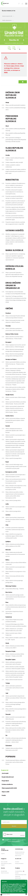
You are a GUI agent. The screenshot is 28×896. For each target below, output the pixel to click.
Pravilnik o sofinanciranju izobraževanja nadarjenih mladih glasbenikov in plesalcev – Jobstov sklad (16, 723)
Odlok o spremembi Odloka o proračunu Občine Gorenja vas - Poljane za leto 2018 (16, 364)
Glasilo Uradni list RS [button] (7, 16)
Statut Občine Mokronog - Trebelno (15, 588)
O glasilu (3, 853)
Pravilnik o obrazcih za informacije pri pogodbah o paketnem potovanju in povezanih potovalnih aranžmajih (15, 202)
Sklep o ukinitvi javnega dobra (13, 500)
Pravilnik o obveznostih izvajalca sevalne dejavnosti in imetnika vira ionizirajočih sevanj (14, 191)
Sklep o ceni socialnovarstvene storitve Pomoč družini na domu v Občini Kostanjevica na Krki (15, 481)
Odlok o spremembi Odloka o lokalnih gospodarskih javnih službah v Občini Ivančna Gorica (15, 420)
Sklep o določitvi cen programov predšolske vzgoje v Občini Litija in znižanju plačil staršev (14, 536)
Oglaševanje (17, 876)
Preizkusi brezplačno (19, 863)
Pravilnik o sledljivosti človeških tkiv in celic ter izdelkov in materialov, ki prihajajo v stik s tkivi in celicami (15, 185)
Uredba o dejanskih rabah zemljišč (14, 162)
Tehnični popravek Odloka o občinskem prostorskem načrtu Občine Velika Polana (16, 762)
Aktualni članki (4, 871)
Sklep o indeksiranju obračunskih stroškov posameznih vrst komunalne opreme (15, 554)
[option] (14, 40)
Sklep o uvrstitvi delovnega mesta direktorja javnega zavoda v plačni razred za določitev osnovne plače (16, 466)
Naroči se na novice (5, 872)
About (21, 871)
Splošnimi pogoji (16, 839)
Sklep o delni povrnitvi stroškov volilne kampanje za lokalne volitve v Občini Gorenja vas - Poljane (15, 389)
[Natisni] (23, 81)
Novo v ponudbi (4, 861)
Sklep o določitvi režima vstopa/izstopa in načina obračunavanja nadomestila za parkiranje (16, 607)
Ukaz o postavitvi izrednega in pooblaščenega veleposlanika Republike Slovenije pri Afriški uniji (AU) (16, 139)
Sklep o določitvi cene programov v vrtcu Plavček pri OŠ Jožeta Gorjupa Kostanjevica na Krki (16, 487)
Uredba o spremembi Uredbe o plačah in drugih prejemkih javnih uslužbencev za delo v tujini (16, 171)
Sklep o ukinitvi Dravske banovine (14, 679)
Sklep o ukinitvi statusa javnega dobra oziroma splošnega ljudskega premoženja (15, 704)
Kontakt (17, 872)
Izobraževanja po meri (19, 853)
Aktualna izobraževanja (19, 852)
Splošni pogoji (18, 878)
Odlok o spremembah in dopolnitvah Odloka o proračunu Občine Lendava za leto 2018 (15, 519)
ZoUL (12, 66)
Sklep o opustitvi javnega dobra (14, 458)
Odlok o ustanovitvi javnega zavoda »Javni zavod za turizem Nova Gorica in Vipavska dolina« (15, 597)
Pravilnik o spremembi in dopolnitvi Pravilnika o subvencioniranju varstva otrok (15, 529)
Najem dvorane (18, 855)
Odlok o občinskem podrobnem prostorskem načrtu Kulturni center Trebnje (15, 687)
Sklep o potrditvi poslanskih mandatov (15, 105)
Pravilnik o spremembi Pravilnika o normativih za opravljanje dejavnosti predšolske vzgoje (15, 217)
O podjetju (17, 871)
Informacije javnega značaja (20, 874)
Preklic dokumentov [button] (7, 20)
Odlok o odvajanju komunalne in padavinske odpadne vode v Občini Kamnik (14, 430)
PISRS (6, 72)
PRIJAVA (14, 826)
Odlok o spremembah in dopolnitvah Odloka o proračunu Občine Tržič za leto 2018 (16, 698)
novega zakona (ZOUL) (14, 884)
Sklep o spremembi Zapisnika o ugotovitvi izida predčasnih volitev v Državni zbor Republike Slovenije (15, 274)
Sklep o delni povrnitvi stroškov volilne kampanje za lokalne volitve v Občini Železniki (15, 730)
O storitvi (17, 861)
